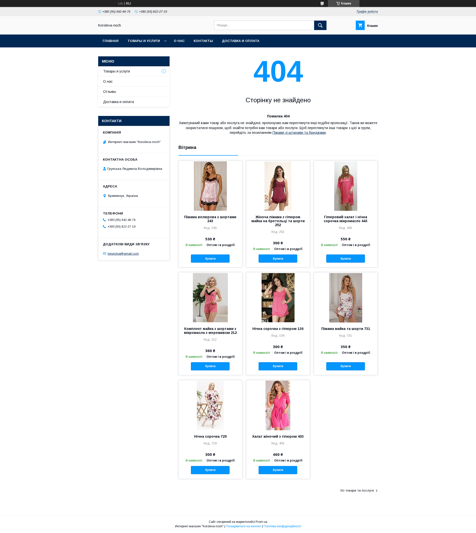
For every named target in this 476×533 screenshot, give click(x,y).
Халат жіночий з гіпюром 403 (278, 436)
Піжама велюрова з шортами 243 (210, 219)
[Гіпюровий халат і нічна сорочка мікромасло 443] (345, 186)
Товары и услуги (143, 41)
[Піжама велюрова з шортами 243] (210, 186)
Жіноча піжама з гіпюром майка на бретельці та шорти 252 (278, 221)
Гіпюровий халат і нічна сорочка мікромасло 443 (345, 219)
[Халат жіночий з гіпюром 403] (278, 405)
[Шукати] (320, 25)
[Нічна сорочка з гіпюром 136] (278, 297)
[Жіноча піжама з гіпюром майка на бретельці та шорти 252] (278, 186)
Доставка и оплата (240, 41)
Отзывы (109, 92)
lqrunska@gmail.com (123, 253)
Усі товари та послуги (357, 490)
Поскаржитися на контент (243, 526)
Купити (210, 258)
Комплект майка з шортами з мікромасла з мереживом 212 (210, 331)
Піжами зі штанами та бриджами (299, 133)
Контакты (203, 41)
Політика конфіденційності (282, 526)
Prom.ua (261, 522)
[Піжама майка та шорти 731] (345, 297)
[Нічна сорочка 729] (210, 405)
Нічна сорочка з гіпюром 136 (277, 329)
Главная (111, 41)
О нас (179, 41)
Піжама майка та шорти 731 (345, 329)
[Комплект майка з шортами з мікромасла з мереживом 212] (210, 297)
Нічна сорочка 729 (210, 436)
